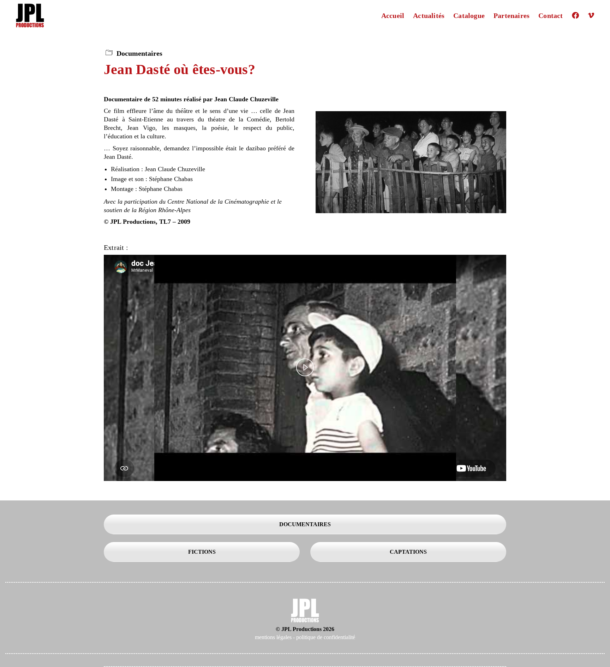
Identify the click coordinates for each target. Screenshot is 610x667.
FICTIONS (202, 552)
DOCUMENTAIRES (305, 524)
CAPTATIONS (408, 552)
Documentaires (139, 53)
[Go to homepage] (30, 16)
